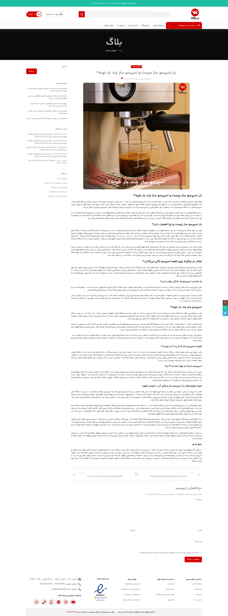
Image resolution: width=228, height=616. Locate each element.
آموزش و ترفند (111, 50)
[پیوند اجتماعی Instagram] (225, 302)
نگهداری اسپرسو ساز (154, 218)
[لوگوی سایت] (195, 14)
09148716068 (72, 612)
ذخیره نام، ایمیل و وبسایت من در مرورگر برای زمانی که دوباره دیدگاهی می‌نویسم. (169, 552)
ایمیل (132, 530)
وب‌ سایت (198, 541)
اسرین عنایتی (62, 160)
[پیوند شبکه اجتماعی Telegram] (225, 313)
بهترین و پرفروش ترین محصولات (55, 183)
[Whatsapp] (36, 602)
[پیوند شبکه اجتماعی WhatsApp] (225, 308)
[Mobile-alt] (51, 602)
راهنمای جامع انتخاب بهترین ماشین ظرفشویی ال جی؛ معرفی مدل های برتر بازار (47, 97)
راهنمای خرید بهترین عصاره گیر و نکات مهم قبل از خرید (46, 118)
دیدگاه (198, 499)
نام (200, 530)
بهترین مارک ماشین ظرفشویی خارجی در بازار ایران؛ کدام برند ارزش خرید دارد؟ (48, 104)
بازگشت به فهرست (136, 474)
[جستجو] (82, 14)
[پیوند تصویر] (100, 592)
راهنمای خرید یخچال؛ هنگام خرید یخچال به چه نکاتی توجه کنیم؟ (47, 112)
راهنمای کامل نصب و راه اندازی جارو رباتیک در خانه (47, 161)
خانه (120, 50)
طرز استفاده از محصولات (58, 191)
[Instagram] (66, 602)
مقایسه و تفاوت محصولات (57, 196)
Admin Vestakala (131, 79)
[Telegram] (58, 602)
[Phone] (44, 602)
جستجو (64, 66)
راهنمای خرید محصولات (58, 187)
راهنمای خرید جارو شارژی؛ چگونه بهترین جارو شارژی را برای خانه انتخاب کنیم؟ (47, 89)
